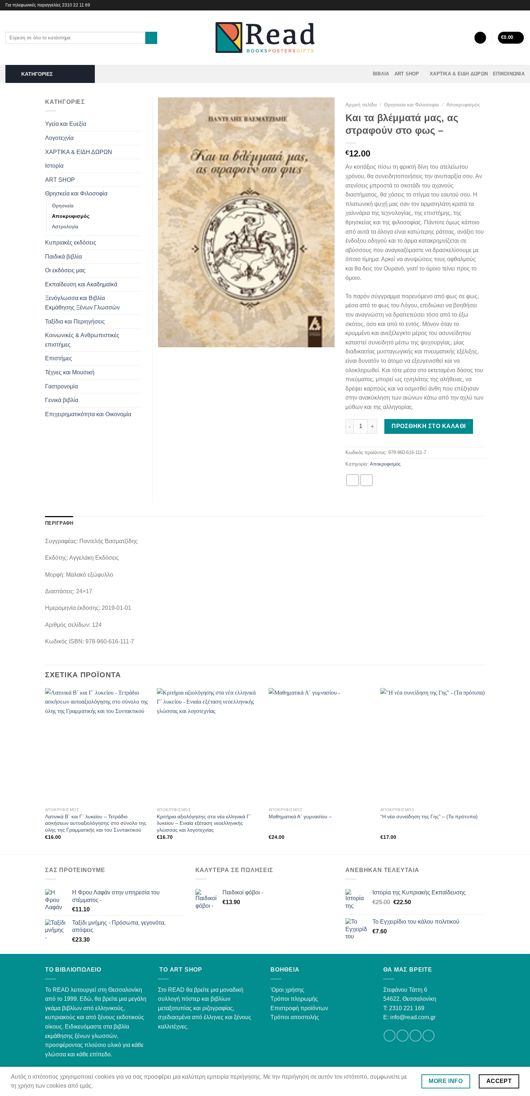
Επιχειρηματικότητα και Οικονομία (88, 414)
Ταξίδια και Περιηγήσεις (75, 321)
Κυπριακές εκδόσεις (70, 242)
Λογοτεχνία (59, 138)
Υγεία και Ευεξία (65, 124)
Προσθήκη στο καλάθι (428, 426)
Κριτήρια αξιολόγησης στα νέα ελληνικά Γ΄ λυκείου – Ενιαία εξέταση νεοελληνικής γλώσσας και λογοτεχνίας (204, 823)
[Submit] (151, 38)
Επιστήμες (58, 358)
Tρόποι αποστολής (294, 1017)
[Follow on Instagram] (521, 5)
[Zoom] (167, 339)
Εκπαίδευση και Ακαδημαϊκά (81, 284)
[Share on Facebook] (352, 480)
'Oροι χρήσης (287, 990)
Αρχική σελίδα (361, 104)
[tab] (59, 523)
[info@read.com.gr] (503, 5)
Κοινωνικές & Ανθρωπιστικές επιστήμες (82, 340)
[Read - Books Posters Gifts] (265, 37)
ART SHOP (406, 73)
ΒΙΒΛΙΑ (381, 73)
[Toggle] (138, 124)
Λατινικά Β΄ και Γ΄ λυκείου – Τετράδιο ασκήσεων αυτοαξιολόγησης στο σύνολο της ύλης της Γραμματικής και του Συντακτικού (95, 823)
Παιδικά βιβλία (63, 257)
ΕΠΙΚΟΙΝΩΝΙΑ (509, 73)
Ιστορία (54, 166)
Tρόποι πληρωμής (294, 999)
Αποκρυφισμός (463, 104)
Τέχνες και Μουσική (69, 372)
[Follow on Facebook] (514, 5)
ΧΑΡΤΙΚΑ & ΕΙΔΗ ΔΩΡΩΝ (459, 73)
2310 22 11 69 (76, 5)
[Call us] (428, 1036)
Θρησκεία (63, 205)
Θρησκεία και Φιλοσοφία (411, 104)
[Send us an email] (415, 1036)
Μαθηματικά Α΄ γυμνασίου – (300, 816)
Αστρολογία (65, 226)
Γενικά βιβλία (61, 400)
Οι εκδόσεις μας (65, 270)
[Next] (484, 770)
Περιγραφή (59, 523)
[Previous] (45, 770)
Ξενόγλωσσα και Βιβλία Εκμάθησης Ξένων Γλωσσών (82, 303)
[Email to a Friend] (366, 480)
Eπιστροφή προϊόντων (299, 1008)
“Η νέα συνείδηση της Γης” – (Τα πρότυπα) (429, 816)
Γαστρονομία (61, 386)
